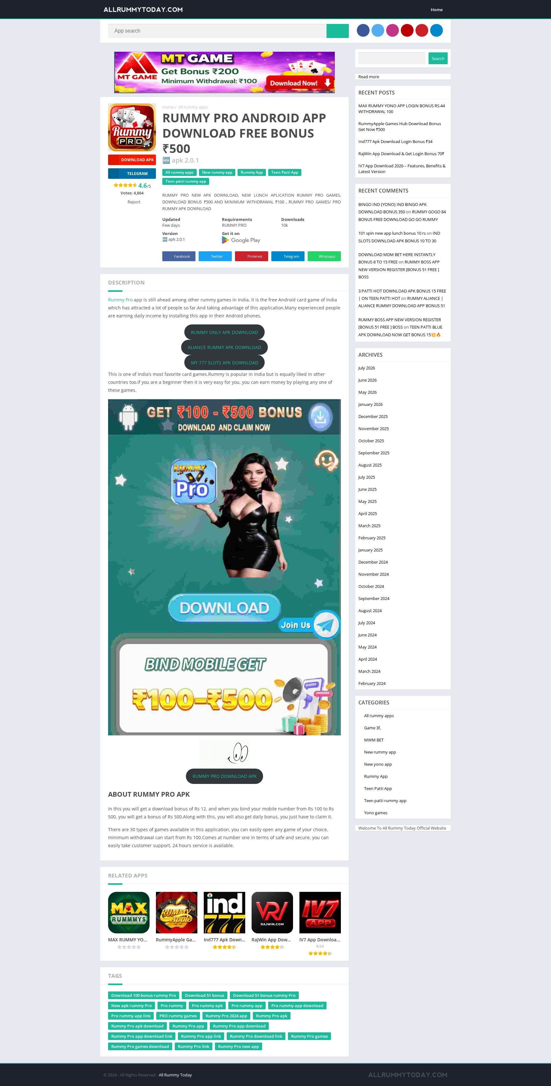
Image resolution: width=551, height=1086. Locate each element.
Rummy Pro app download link (141, 1036)
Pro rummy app (246, 1005)
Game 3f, (372, 728)
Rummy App (252, 172)
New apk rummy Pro (131, 1005)
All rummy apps (193, 107)
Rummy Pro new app (238, 1046)
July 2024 (366, 623)
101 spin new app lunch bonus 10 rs (392, 233)
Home (437, 9)
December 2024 (373, 562)
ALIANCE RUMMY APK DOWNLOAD (224, 347)
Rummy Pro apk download (137, 1026)
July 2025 (366, 477)
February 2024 (372, 683)
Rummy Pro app (188, 1026)
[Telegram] (436, 30)
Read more (368, 77)
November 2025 (373, 428)
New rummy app (217, 172)
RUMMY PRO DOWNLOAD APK (225, 776)
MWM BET (374, 740)
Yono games (375, 813)
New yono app (378, 764)
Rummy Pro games (309, 1036)
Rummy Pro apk (271, 1016)
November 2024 (373, 574)
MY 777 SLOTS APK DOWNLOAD (224, 363)
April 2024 (367, 659)
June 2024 (367, 635)
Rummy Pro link (193, 1046)
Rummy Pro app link (201, 1036)
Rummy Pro (120, 300)
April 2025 (367, 513)
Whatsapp (327, 256)
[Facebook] (363, 30)
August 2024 (370, 610)
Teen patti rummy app (185, 181)
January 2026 (370, 404)
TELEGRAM (137, 173)
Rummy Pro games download (140, 1046)
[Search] (338, 31)
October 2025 (371, 441)
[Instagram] (392, 30)
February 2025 (372, 538)
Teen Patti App (284, 172)
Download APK (137, 160)
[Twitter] (377, 30)
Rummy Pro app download (239, 1026)
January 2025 (370, 550)
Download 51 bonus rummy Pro (264, 995)
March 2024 (369, 671)
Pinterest (254, 256)
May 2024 (367, 647)
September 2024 (373, 598)
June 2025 (367, 489)
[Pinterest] (421, 30)
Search (438, 58)
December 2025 (373, 416)
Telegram (291, 256)
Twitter (217, 256)
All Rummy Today (175, 1075)
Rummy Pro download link (256, 1036)
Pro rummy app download (297, 1005)
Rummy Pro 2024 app (226, 1016)
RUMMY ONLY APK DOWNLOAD (224, 332)
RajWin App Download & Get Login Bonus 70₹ (401, 153)
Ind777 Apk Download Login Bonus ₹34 (395, 141)
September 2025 (373, 453)
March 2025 (369, 525)
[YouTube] (407, 30)
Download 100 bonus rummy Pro (143, 995)
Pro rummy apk (207, 1005)
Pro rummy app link (131, 1016)
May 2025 (367, 501)
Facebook (182, 256)
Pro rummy (172, 1005)
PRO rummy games (178, 1016)
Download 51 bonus (204, 995)
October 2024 (371, 586)
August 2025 (370, 465)
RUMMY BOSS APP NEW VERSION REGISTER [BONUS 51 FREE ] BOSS (399, 269)
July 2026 (366, 368)
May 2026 (367, 392)
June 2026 (367, 380)
